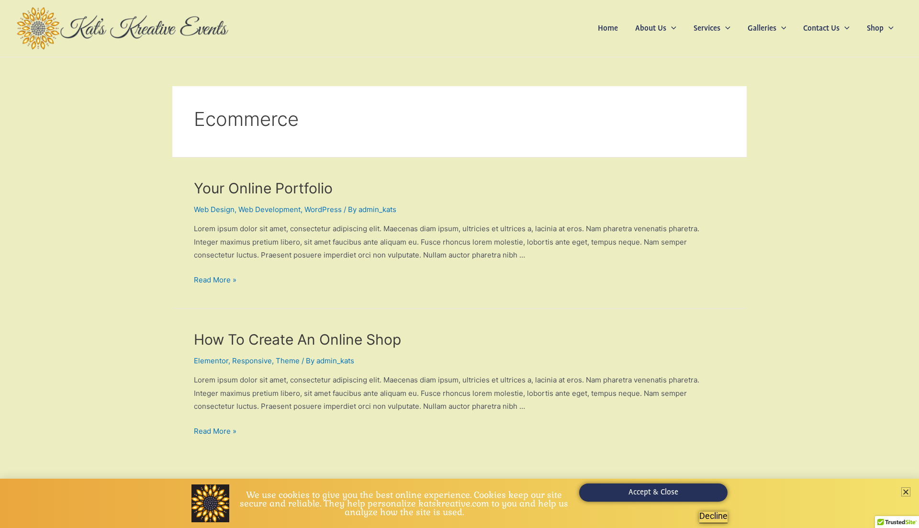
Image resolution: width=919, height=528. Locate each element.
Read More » (215, 279)
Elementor (211, 360)
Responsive (252, 360)
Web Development (269, 209)
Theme (288, 360)
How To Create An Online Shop (297, 339)
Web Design (214, 209)
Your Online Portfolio (263, 188)
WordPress (323, 209)
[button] (671, 29)
